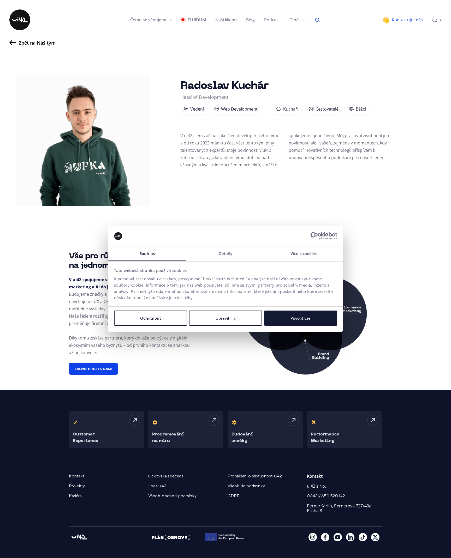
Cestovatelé (327, 109)
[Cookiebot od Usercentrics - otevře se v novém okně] (314, 236)
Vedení (197, 109)
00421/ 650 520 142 (326, 496)
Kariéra (75, 496)
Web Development (239, 109)
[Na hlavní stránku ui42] (19, 19)
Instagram (312, 537)
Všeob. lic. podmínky (246, 486)
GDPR (234, 496)
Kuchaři (290, 109)
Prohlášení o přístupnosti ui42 (255, 476)
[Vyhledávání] (317, 20)
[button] (151, 20)
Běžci (361, 109)
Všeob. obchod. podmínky (172, 496)
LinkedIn (350, 537)
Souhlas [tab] (147, 253)
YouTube (338, 537)
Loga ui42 (157, 486)
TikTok (363, 537)
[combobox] (437, 20)
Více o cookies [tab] (303, 253)
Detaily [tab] (225, 253)
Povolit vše (300, 318)
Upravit (222, 318)
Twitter (375, 537)
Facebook (325, 537)
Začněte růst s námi (93, 368)
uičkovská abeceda (165, 476)
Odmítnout (150, 318)
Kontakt (76, 476)
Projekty (77, 486)
